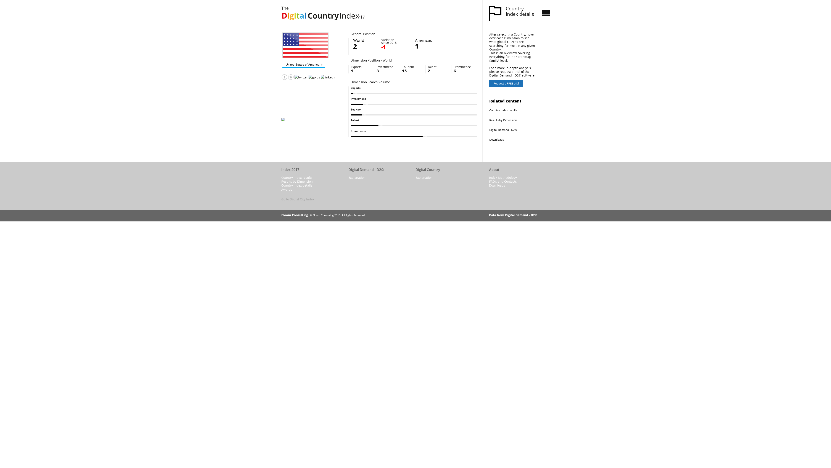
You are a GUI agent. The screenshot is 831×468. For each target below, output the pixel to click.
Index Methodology (503, 178)
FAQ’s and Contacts (503, 181)
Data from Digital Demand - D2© (513, 215)
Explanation (357, 178)
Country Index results (503, 110)
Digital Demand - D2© (503, 130)
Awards (286, 189)
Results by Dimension (503, 120)
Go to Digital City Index (297, 199)
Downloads (496, 139)
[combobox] (303, 64)
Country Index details (296, 185)
